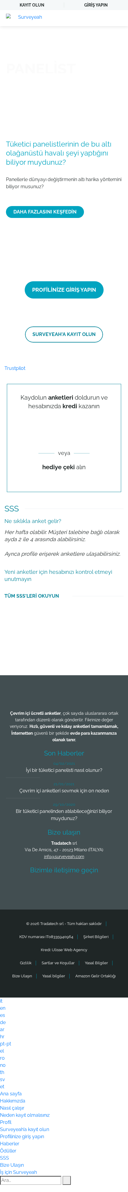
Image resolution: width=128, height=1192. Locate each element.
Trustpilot (14, 368)
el (2, 1051)
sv (2, 1079)
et (2, 1086)
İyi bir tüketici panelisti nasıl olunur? (64, 770)
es (2, 1015)
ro (2, 1058)
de (3, 1022)
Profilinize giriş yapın (22, 1136)
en (2, 1008)
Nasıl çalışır (12, 1108)
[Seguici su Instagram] (87, 888)
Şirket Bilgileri (96, 937)
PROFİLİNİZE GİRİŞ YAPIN (64, 290)
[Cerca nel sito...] (67, 1180)
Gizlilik (26, 963)
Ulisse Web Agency (69, 950)
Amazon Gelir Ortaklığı (95, 976)
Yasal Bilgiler (96, 963)
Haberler (9, 1144)
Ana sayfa (11, 1094)
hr (2, 1036)
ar (2, 1029)
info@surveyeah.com (64, 856)
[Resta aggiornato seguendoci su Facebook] (21, 888)
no (3, 1065)
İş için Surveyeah (18, 1172)
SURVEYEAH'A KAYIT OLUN (64, 334)
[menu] (117, 18)
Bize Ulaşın (22, 976)
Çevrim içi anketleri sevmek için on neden (64, 791)
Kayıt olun (32, 5)
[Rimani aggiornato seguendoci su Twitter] (43, 888)
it (1, 1001)
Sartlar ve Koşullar (58, 963)
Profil (5, 1122)
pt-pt (5, 1044)
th (2, 1072)
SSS (4, 1158)
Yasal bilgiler (53, 976)
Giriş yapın (96, 5)
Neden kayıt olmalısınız (25, 1115)
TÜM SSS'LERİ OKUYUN (31, 596)
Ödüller (8, 1151)
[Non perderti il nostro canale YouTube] (110, 888)
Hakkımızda (12, 1101)
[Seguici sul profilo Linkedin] (65, 888)
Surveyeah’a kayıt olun (24, 1129)
